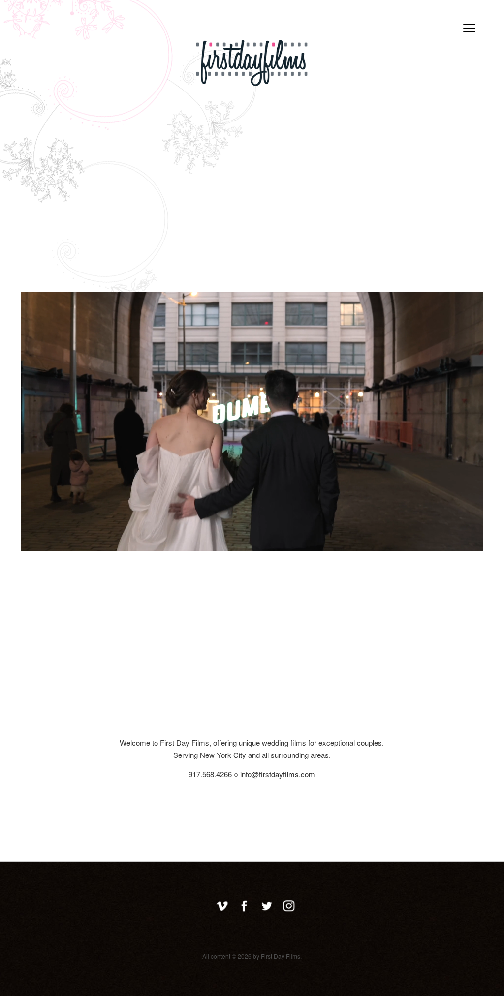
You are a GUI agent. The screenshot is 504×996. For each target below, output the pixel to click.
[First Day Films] (252, 80)
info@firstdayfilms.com (277, 774)
